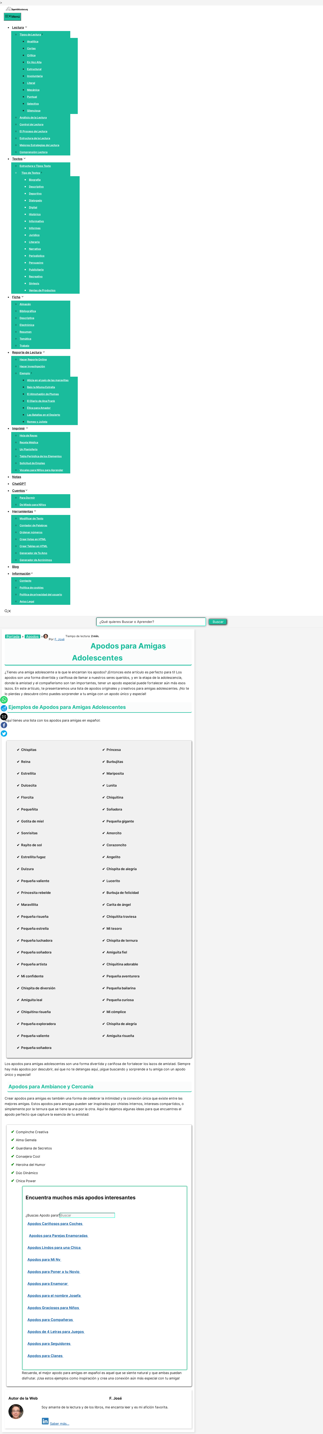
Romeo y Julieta (37, 421)
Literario (34, 241)
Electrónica (27, 324)
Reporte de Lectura (27, 352)
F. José (59, 639)
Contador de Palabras (33, 525)
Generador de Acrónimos (36, 559)
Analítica (32, 41)
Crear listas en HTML (33, 539)
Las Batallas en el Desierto (43, 414)
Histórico (35, 214)
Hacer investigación (32, 366)
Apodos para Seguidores (49, 1344)
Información (21, 573)
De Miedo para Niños (33, 504)
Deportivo (35, 193)
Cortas (31, 48)
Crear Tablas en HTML (33, 546)
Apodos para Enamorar (48, 1284)
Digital (33, 207)
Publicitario (36, 269)
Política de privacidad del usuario (41, 594)
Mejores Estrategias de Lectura (39, 145)
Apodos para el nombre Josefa (54, 1295)
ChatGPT (19, 484)
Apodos (32, 636)
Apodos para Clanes (45, 1356)
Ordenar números (31, 532)
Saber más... (59, 1424)
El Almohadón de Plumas (43, 394)
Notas (16, 477)
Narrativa (35, 248)
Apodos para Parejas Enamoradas (58, 1236)
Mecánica (33, 89)
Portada (13, 636)
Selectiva (33, 103)
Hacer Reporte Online (33, 359)
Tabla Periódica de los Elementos (41, 456)
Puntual (32, 96)
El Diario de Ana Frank (41, 400)
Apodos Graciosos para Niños (53, 1308)
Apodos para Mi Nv (44, 1259)
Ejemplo (25, 373)
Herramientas (22, 511)
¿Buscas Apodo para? (43, 1215)
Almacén (25, 304)
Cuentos (18, 491)
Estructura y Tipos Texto (35, 165)
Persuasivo (36, 262)
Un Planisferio (29, 449)
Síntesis (34, 283)
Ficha (16, 297)
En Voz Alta (34, 62)
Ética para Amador (39, 407)
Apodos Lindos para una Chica (54, 1247)
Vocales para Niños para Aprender (41, 470)
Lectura (18, 27)
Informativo (36, 221)
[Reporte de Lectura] (17, 10)
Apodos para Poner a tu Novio (53, 1272)
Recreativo (36, 276)
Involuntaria (35, 76)
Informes (35, 228)
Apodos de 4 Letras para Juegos (56, 1332)
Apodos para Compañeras (50, 1320)
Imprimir (18, 428)
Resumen (26, 331)
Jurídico (34, 235)
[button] (8, 611)
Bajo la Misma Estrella (41, 387)
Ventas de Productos (42, 290)
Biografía (35, 179)
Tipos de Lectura (30, 34)
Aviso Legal (27, 601)
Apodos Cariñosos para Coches (55, 1224)
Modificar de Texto (31, 518)
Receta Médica (29, 442)
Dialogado (35, 200)
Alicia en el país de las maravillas (48, 380)
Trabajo (24, 345)
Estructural (34, 69)
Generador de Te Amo (33, 553)
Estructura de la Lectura (35, 138)
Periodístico (36, 255)
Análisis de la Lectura (33, 117)
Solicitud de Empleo (32, 463)
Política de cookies (32, 587)
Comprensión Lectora (33, 152)
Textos (17, 159)
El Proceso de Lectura (33, 131)
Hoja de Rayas (28, 435)
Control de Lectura (31, 124)
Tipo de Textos (30, 172)
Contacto (25, 580)
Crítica (31, 55)
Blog (15, 567)
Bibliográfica (28, 311)
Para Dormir (27, 497)
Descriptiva (27, 317)
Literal (31, 82)
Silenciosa (33, 110)
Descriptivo (36, 186)
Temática (25, 338)
